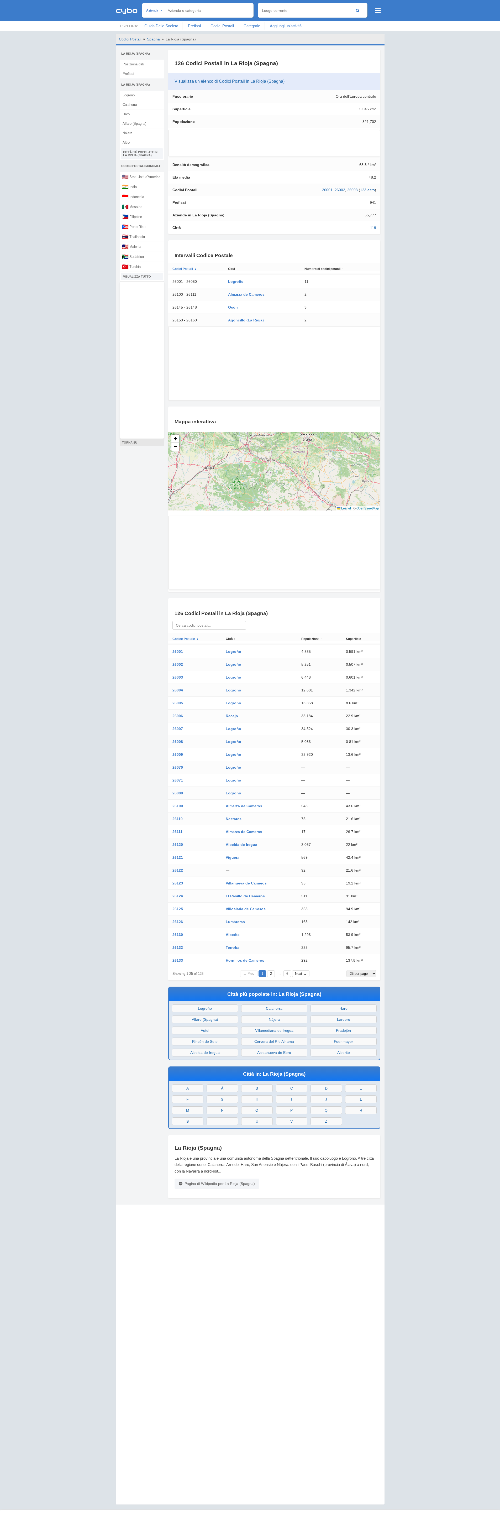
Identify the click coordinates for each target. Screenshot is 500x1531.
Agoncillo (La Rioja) (246, 320)
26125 (177, 909)
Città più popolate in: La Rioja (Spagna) (141, 153)
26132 (177, 947)
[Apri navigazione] (378, 10)
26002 (340, 190)
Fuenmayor (343, 1041)
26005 (177, 703)
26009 (177, 754)
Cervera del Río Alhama (274, 1041)
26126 (177, 922)
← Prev (249, 974)
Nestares (233, 819)
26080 (177, 793)
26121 (177, 857)
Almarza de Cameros (246, 294)
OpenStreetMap (367, 508)
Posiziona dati (133, 64)
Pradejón (343, 1030)
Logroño (129, 95)
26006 (177, 716)
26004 (177, 690)
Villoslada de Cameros (246, 909)
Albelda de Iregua (241, 844)
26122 (177, 870)
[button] (175, 439)
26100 (177, 806)
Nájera (127, 133)
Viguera (232, 857)
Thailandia (133, 236)
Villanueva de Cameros (246, 883)
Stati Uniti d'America (141, 177)
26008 (177, 742)
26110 (177, 819)
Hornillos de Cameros (245, 960)
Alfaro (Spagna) (134, 124)
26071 (177, 780)
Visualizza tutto (137, 276)
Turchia (131, 266)
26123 (177, 883)
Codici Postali (222, 26)
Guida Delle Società (161, 26)
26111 (177, 832)
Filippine (132, 217)
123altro (367, 190)
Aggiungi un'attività (286, 26)
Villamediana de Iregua (274, 1030)
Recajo (232, 716)
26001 (327, 190)
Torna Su (129, 442)
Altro (126, 142)
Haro (126, 114)
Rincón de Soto (205, 1041)
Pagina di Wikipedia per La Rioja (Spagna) (220, 1183)
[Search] (357, 10)
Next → (301, 974)
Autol (205, 1030)
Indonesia (133, 197)
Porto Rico (133, 227)
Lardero (343, 1019)
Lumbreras (235, 922)
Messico (132, 207)
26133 (177, 960)
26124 (177, 896)
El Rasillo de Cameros (245, 896)
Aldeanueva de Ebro (274, 1052)
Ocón (233, 307)
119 (373, 228)
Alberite (233, 935)
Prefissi (194, 26)
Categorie (252, 26)
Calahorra (130, 105)
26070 (177, 767)
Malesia (131, 246)
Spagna (153, 39)
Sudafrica (133, 256)
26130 (177, 935)
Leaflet (345, 508)
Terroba (232, 947)
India (129, 187)
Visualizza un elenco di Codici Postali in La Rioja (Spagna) (230, 81)
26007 (177, 729)
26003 (352, 190)
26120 (177, 844)
